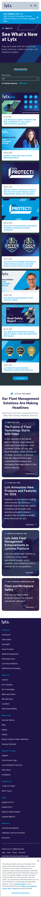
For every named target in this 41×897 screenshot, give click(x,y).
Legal (3, 852)
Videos (4, 730)
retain (4, 888)
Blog (3, 725)
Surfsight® (6, 644)
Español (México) (8, 817)
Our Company (7, 685)
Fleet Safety (6, 639)
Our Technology (8, 689)
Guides (4, 734)
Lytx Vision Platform (10, 664)
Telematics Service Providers (13, 833)
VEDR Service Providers (11, 668)
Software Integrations (10, 654)
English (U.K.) (7, 807)
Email (25, 83)
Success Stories (8, 720)
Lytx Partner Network (10, 828)
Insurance (6, 838)
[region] (20, 877)
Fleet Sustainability (9, 709)
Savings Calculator (9, 744)
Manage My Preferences (21, 893)
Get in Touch (7, 791)
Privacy (15, 852)
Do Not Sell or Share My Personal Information (15, 856)
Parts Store (6, 770)
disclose (33, 886)
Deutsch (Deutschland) (11, 812)
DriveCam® (6, 635)
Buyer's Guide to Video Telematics (15, 739)
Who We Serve (7, 699)
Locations (5, 704)
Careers (5, 680)
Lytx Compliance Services (12, 765)
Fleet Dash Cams (8, 659)
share (15, 888)
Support (5, 755)
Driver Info (22, 852)
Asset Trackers (8, 649)
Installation (6, 775)
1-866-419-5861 (8, 786)
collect (23, 886)
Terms (9, 852)
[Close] (38, 860)
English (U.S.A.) (8, 802)
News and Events (8, 694)
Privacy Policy (20, 884)
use (28, 886)
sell (9, 888)
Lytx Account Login (9, 760)
